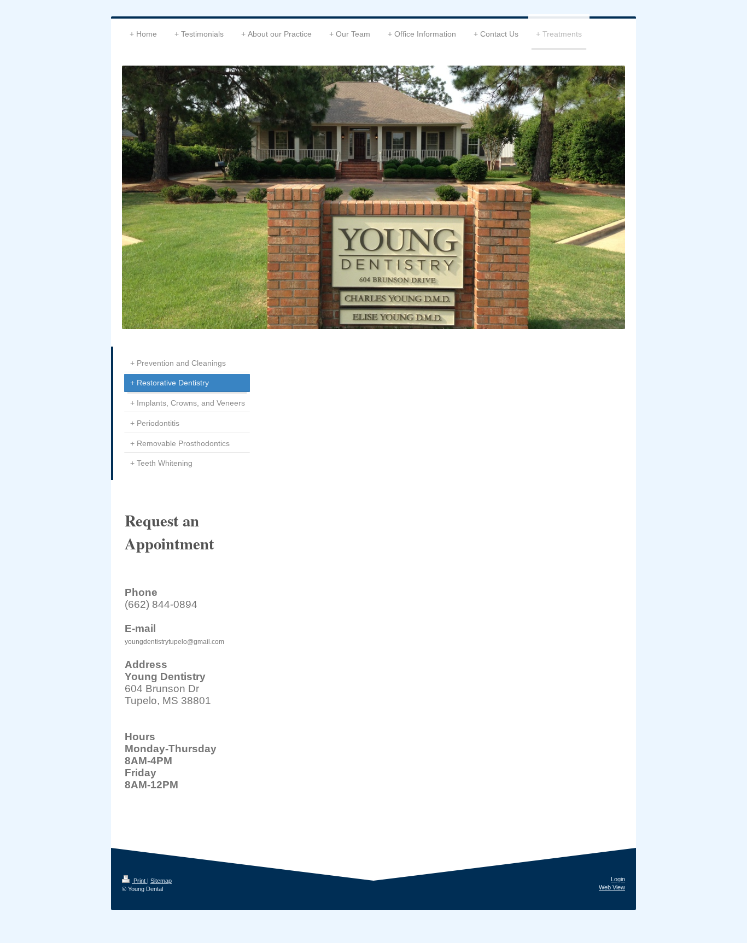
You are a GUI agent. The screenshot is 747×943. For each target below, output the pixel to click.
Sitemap (161, 880)
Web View (612, 887)
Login (618, 879)
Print (139, 880)
